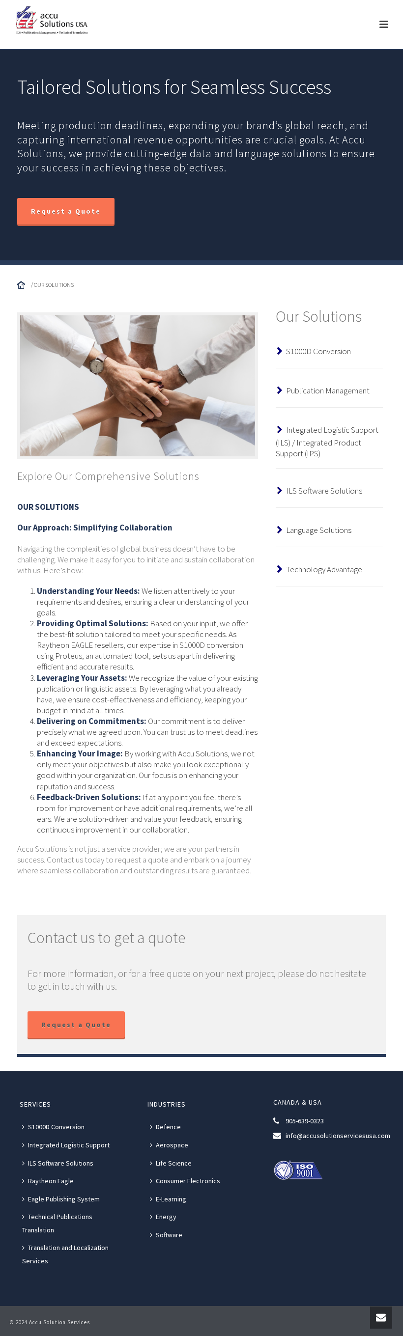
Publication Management (328, 390)
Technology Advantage (324, 569)
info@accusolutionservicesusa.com (338, 1135)
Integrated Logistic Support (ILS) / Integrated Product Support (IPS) (327, 441)
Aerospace (172, 1145)
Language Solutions (318, 530)
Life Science (174, 1163)
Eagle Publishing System (64, 1199)
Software (169, 1234)
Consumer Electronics (188, 1180)
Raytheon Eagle (51, 1180)
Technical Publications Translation (57, 1223)
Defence (168, 1126)
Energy (166, 1216)
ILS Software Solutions (324, 490)
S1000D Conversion (318, 351)
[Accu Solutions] (54, 22)
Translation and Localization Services (65, 1254)
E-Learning (171, 1199)
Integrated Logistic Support (69, 1145)
